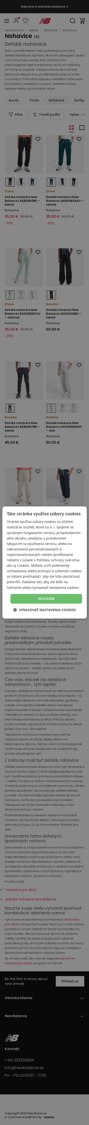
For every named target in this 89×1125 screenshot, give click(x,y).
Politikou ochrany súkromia (58, 560)
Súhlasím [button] (46, 598)
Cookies (23, 565)
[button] (44, 610)
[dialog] (44, 562)
